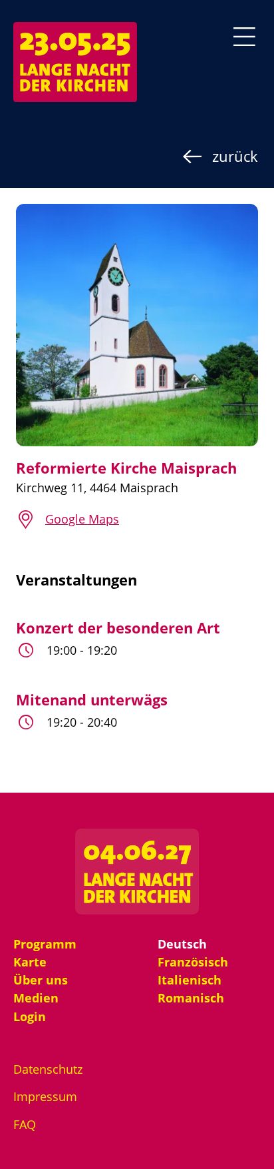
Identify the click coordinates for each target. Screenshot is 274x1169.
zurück (235, 156)
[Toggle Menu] (244, 36)
